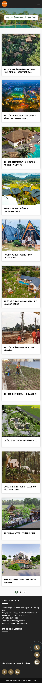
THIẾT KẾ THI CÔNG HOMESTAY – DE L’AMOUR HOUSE (20, 302)
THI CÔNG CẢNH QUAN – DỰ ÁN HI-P (20, 394)
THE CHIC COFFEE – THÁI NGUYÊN (19, 533)
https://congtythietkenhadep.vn (17, 623)
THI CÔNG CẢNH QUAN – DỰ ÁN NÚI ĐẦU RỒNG (20, 349)
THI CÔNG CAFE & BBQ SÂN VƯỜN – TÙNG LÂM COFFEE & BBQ (20, 117)
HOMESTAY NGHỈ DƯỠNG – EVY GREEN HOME (18, 256)
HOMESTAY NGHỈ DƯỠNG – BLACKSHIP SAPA (16, 209)
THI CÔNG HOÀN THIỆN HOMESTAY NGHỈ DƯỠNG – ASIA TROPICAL (19, 70)
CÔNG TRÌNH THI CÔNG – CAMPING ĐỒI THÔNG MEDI (20, 488)
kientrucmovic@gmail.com (16, 621)
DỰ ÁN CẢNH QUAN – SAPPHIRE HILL (20, 440)
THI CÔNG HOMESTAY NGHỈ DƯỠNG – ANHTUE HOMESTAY (20, 163)
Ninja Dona (31, 680)
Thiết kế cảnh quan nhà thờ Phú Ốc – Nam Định (20, 581)
